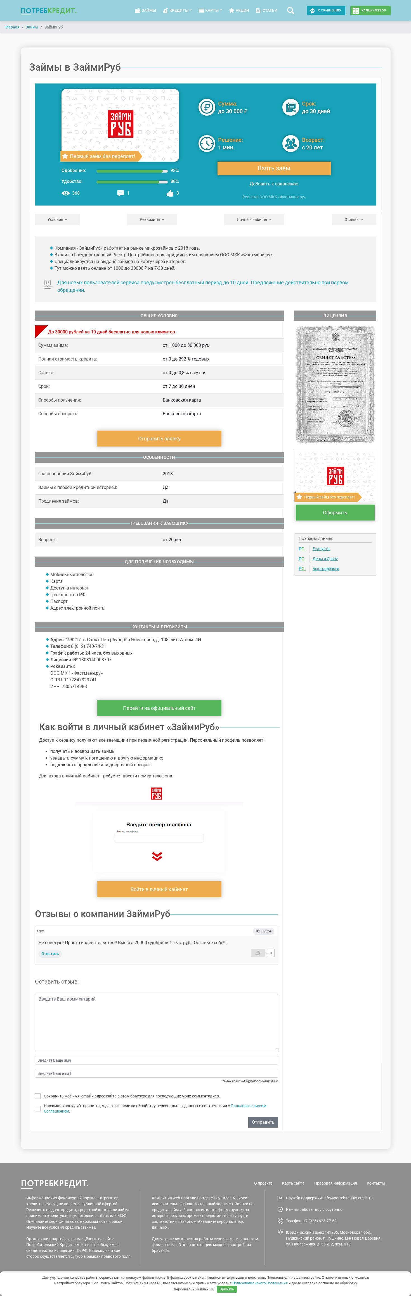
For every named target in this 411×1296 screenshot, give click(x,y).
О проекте (263, 1183)
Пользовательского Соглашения (260, 1283)
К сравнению (329, 10)
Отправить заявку (159, 438)
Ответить (50, 953)
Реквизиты (150, 219)
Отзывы (352, 219)
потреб (49, 10)
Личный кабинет (252, 219)
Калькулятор (374, 10)
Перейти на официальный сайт (159, 708)
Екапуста (321, 548)
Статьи (270, 10)
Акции (242, 10)
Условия (55, 219)
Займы (149, 10)
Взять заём (274, 168)
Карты (212, 10)
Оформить (335, 512)
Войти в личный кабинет (159, 889)
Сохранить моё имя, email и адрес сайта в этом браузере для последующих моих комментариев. (132, 1096)
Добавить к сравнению (274, 184)
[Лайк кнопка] (258, 953)
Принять (226, 1289)
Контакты (376, 1183)
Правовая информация (335, 1183)
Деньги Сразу (325, 559)
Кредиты (178, 10)
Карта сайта (293, 1183)
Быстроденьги (326, 568)
